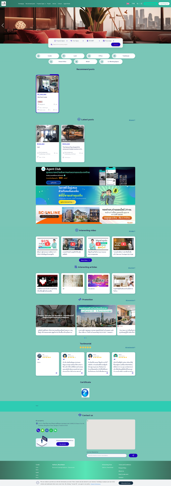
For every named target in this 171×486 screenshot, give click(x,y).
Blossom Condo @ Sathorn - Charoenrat (63, 467)
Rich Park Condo (42, 97)
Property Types (41, 3)
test (38, 147)
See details (62, 444)
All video (131, 231)
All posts (131, 120)
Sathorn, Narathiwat (58, 464)
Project (49, 3)
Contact (60, 3)
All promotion (130, 300)
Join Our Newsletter (92, 452)
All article (131, 268)
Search (116, 44)
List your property (151, 3)
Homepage (21, 3)
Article (54, 3)
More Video (84, 260)
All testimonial (129, 347)
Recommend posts (30, 3)
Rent (37, 469)
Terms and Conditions (125, 464)
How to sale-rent (123, 474)
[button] (168, 25)
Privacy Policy (122, 468)
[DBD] (85, 392)
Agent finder (67, 3)
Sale (37, 467)
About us (121, 471)
